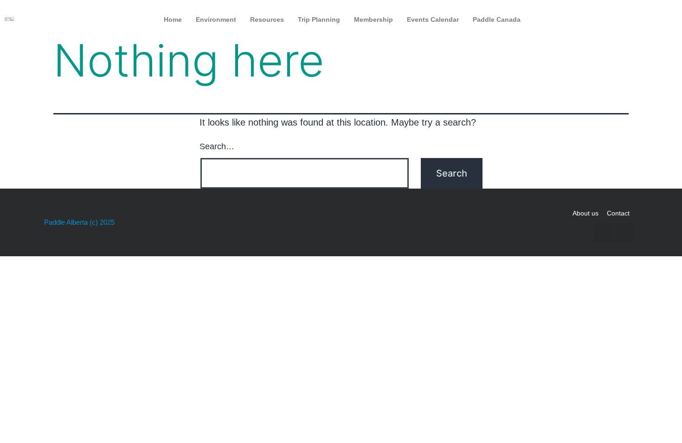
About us (585, 213)
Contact (618, 213)
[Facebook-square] (646, 19)
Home (173, 19)
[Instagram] (665, 19)
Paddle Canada (497, 19)
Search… (216, 146)
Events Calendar (433, 19)
